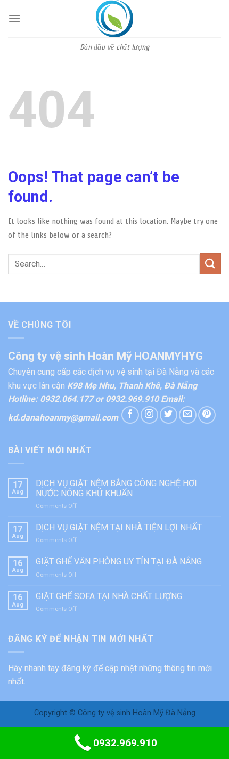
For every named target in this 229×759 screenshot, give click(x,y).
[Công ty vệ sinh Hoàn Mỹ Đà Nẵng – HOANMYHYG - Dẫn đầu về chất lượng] (114, 18)
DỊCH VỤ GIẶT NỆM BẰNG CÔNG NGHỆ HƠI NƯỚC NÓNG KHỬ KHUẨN (116, 488)
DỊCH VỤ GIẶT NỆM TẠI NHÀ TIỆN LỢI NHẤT (119, 527)
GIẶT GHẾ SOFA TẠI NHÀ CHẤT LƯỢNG (109, 596)
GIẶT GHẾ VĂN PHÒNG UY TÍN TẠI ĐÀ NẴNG (119, 561)
